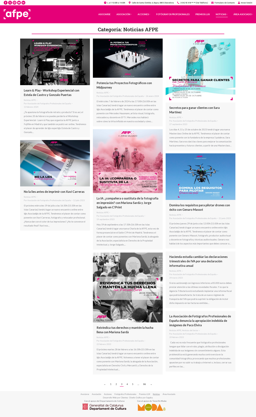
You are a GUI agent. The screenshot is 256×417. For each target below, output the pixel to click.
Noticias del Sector (190, 330)
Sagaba (149, 397)
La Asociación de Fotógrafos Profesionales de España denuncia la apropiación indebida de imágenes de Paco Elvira (200, 320)
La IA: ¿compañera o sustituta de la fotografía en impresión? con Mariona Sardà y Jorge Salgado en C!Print (127, 202)
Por (47, 103)
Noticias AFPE (30, 100)
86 (144, 384)
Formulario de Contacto (225, 3)
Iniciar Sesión (246, 3)
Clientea (124, 397)
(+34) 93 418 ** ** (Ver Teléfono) (194, 3)
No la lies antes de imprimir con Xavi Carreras (54, 191)
